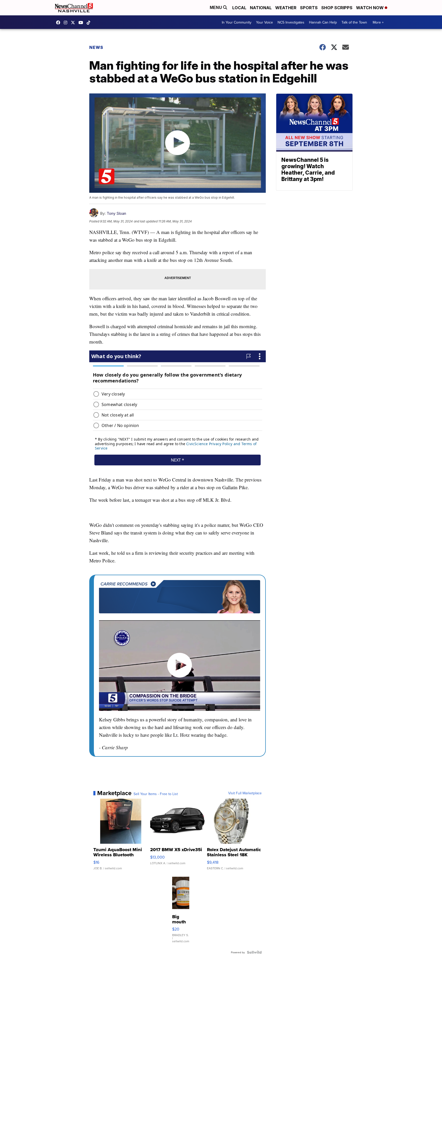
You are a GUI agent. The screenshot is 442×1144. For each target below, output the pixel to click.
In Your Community (236, 22)
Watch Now (370, 7)
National (261, 7)
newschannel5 (59, 22)
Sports (309, 7)
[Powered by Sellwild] (254, 952)
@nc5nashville (90, 22)
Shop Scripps (336, 7)
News (96, 47)
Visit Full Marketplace (245, 793)
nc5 (74, 22)
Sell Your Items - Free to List (156, 794)
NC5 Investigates (291, 22)
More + (378, 22)
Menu (216, 7)
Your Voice (264, 22)
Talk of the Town (354, 22)
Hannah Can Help (323, 22)
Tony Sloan (116, 213)
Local (239, 7)
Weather (285, 7)
